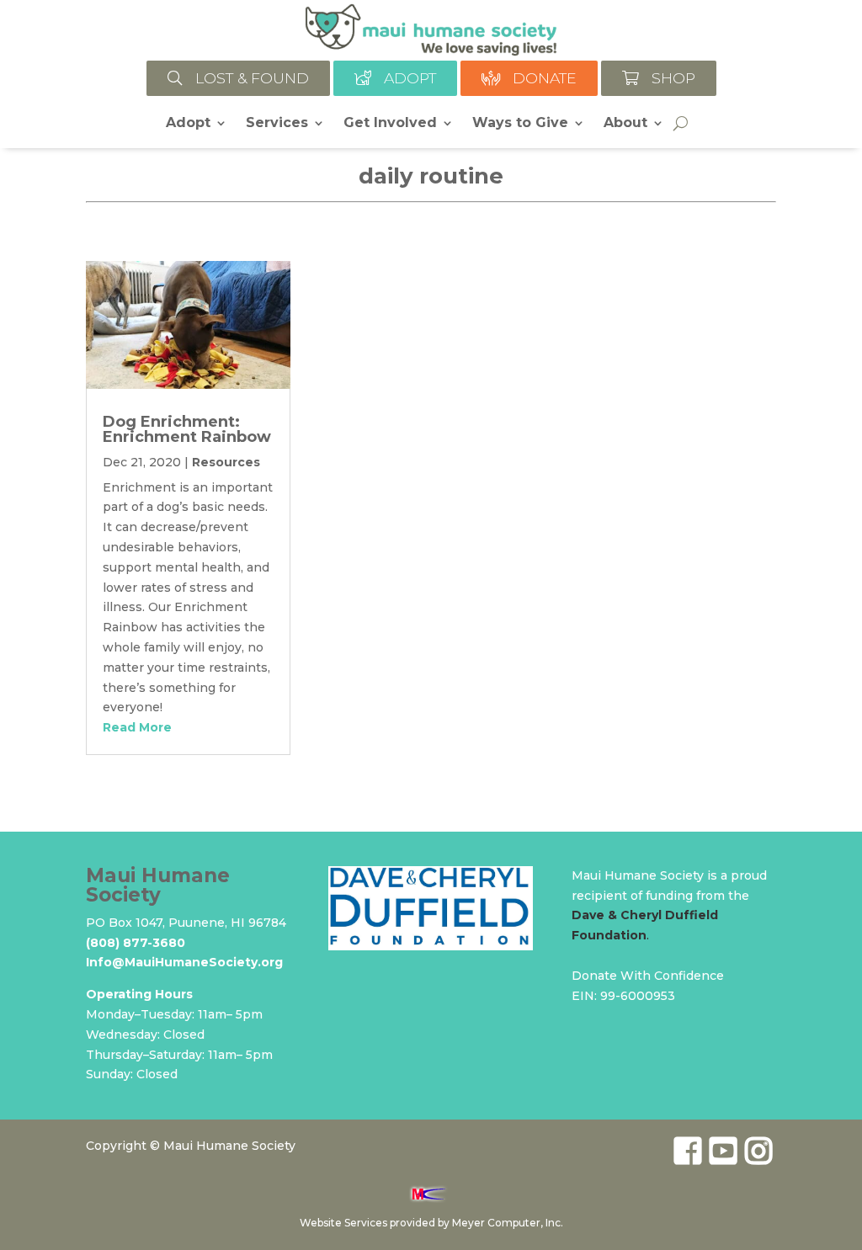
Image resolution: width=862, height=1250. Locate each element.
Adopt (188, 123)
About (625, 123)
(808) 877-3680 (135, 942)
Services (277, 123)
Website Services (343, 1222)
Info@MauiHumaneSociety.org (184, 962)
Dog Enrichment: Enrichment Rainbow (187, 429)
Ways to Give (520, 123)
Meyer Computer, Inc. (507, 1222)
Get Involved (390, 123)
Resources (226, 462)
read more (137, 727)
